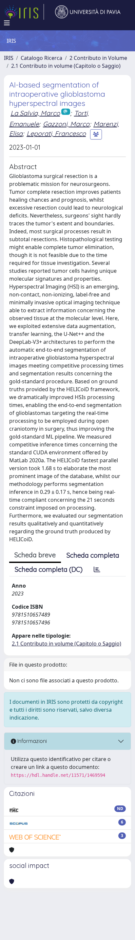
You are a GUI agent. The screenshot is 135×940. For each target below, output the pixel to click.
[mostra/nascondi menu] (7, 23)
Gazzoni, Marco (66, 124)
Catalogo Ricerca (41, 58)
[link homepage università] (88, 12)
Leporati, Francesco (56, 133)
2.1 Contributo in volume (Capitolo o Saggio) (66, 65)
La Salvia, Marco (35, 113)
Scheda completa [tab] (93, 555)
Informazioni (31, 741)
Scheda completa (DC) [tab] (49, 569)
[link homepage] (24, 12)
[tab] (97, 569)
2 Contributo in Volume (98, 58)
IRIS (8, 58)
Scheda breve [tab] (35, 555)
